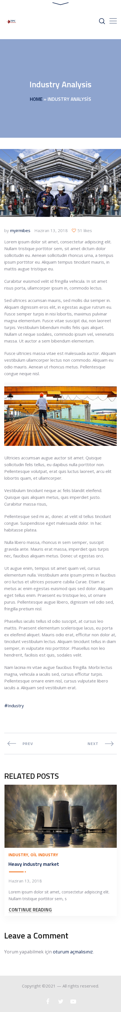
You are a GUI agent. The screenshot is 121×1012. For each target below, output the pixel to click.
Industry (16, 705)
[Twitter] (60, 1001)
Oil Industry (44, 854)
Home (36, 99)
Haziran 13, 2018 (51, 230)
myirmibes (20, 230)
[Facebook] (47, 1001)
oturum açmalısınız (73, 952)
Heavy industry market (33, 864)
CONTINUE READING (30, 910)
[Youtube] (73, 1001)
